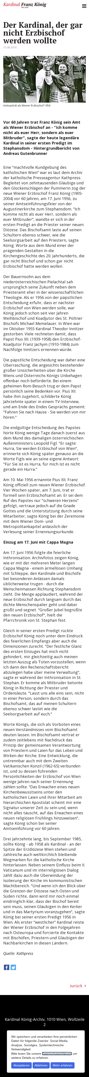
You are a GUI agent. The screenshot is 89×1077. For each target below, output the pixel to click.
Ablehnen (41, 1065)
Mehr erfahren (62, 1065)
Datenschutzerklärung (57, 1053)
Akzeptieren (21, 1065)
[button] (6, 968)
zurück (76, 985)
